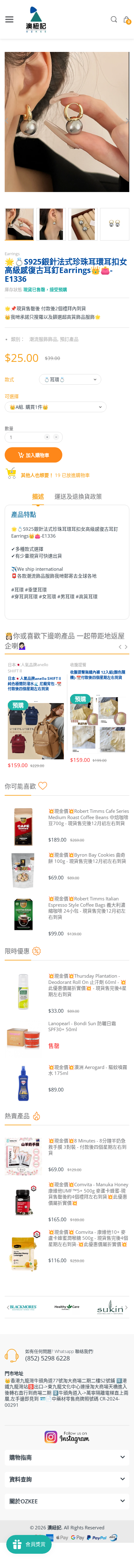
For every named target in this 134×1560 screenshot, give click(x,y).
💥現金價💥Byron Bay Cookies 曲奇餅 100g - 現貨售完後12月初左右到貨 (87, 858)
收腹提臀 (78, 664)
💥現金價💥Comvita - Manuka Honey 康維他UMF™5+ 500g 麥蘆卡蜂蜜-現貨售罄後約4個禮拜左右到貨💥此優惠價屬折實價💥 (88, 1194)
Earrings (12, 253)
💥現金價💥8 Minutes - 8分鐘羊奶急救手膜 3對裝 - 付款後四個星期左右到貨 (87, 1147)
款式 (9, 379)
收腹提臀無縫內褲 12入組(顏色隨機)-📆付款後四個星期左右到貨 (97, 675)
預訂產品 (69, 339)
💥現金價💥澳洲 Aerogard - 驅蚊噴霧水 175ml (87, 1070)
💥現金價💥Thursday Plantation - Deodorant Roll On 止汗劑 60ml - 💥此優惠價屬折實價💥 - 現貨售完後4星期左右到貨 (87, 985)
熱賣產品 (17, 1116)
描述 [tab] (38, 497)
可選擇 (12, 396)
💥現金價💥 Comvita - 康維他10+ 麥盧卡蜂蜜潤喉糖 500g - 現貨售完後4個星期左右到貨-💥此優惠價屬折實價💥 (88, 1238)
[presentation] (120, 646)
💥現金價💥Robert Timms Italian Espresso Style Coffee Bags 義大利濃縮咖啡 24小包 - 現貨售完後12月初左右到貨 (87, 908)
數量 (9, 428)
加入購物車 (37, 455)
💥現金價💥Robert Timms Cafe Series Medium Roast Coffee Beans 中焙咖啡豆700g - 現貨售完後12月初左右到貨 (88, 817)
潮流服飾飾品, (44, 339)
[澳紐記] (35, 19)
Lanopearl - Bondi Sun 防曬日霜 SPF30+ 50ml (82, 1027)
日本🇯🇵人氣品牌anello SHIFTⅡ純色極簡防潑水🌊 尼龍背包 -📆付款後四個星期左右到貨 (35, 684)
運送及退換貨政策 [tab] (78, 497)
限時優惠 (17, 951)
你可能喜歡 (20, 786)
